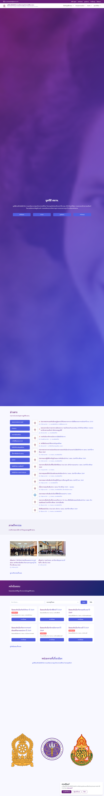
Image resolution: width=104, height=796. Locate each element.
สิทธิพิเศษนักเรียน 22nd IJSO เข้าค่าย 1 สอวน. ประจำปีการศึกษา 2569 (58, 509)
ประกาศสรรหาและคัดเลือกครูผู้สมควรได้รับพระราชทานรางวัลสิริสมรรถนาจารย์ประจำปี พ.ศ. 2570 (67, 422)
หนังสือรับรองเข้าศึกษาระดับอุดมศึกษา (51, 443)
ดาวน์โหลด (23, 619)
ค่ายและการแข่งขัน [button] (80, 6)
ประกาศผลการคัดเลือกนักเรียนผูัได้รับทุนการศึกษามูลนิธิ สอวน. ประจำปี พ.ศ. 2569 (61, 480)
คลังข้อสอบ (80, 2)
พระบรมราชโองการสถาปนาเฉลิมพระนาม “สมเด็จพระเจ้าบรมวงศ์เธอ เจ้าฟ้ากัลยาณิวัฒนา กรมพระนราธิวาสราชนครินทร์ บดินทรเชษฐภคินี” (67, 429)
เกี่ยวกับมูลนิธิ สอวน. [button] (67, 6)
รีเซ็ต (91, 602)
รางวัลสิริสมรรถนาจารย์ (17, 441)
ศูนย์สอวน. (86, 2)
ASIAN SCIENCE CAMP (17, 422)
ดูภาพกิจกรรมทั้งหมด (16, 573)
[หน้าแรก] (20, 6)
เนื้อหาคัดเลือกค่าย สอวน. (18, 453)
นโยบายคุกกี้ (69, 788)
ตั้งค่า (84, 792)
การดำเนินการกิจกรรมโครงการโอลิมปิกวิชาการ (53, 437)
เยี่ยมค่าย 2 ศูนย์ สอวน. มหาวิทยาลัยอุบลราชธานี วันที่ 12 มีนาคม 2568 (51, 561)
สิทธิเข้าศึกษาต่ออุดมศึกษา (18, 447)
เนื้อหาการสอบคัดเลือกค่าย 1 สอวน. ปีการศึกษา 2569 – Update (56, 487)
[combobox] (62, 602)
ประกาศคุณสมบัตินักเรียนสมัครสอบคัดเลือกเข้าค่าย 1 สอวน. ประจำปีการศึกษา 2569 (62, 473)
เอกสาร (13, 460)
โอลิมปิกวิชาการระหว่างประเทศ (19, 472)
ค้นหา (83, 602)
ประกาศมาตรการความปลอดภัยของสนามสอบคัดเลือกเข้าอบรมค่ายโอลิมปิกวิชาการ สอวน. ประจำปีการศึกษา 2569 (66, 451)
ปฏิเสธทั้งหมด (76, 792)
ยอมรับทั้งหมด (66, 792)
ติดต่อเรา (99, 2)
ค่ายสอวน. (14, 428)
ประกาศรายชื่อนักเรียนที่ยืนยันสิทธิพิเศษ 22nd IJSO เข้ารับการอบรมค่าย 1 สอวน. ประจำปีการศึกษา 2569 (66, 466)
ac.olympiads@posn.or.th (11, 2)
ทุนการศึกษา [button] (96, 6)
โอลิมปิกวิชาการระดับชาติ (17, 466)
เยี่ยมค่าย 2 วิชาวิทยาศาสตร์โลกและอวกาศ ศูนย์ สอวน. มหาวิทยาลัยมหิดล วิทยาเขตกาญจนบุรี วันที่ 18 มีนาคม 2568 (23, 562)
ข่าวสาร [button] (88, 6)
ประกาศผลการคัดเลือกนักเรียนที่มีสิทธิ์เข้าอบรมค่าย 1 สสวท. (55, 494)
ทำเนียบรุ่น (93, 2)
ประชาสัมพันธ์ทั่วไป (16, 435)
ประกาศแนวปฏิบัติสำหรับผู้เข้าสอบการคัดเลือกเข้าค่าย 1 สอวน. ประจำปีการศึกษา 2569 (62, 458)
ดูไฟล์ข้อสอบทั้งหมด (15, 646)
